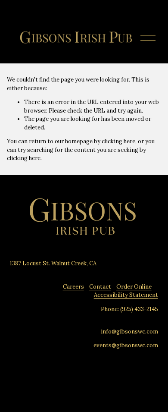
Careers (73, 286)
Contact (100, 286)
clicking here (118, 141)
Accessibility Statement (126, 295)
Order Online (134, 286)
